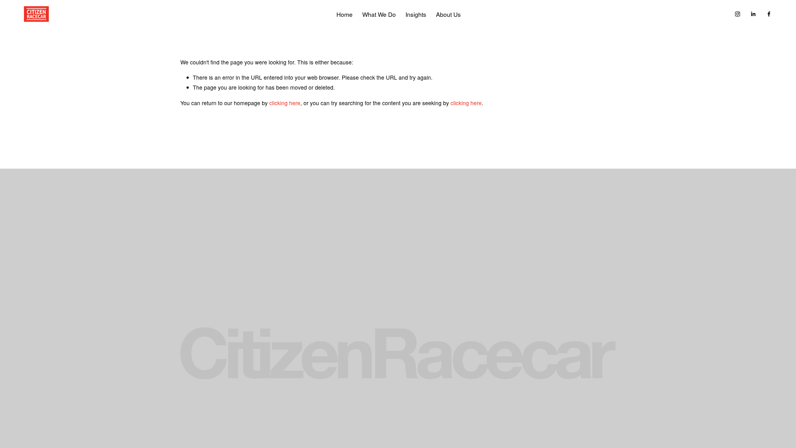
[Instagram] (737, 14)
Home (344, 14)
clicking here (284, 103)
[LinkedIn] (753, 14)
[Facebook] (769, 14)
